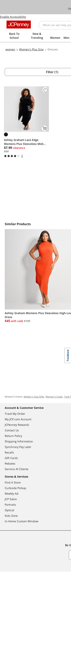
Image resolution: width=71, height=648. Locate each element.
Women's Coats (54, 396)
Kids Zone (11, 516)
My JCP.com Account (18, 419)
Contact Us (12, 430)
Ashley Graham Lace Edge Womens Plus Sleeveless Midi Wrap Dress (23, 142)
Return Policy (13, 436)
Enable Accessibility (13, 17)
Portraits (10, 504)
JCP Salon (11, 499)
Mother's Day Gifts (34, 396)
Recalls (9, 452)
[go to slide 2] (29, 129)
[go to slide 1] (25, 129)
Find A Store (13, 482)
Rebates (10, 463)
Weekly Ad (11, 493)
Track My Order (15, 414)
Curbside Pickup (15, 488)
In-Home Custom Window (21, 521)
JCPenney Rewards (17, 425)
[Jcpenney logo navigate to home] (18, 24)
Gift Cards (11, 458)
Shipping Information (19, 441)
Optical (9, 510)
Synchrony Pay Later (18, 447)
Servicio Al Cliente (16, 469)
